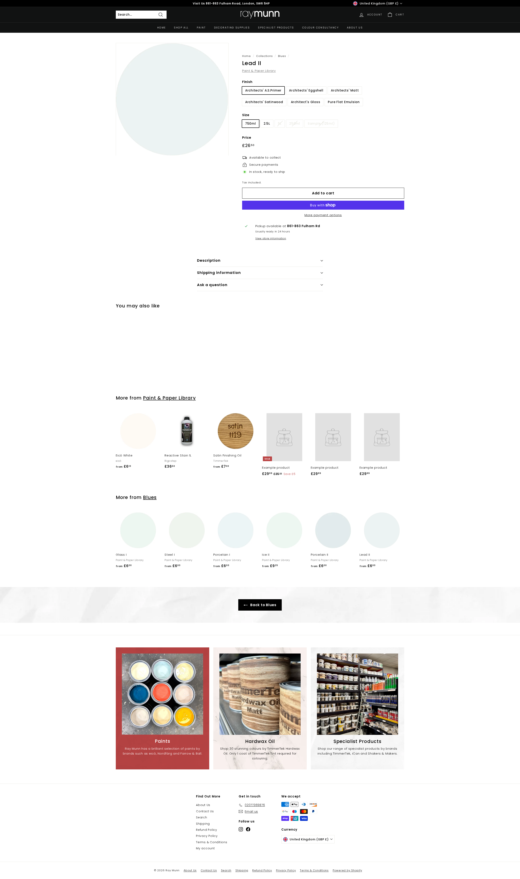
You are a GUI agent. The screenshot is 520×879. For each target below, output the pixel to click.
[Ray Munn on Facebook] (248, 829)
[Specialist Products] (357, 694)
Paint (201, 27)
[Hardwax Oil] (260, 694)
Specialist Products (276, 27)
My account (205, 848)
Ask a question (212, 284)
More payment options (323, 215)
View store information (270, 238)
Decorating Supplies (232, 27)
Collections (264, 56)
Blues (282, 56)
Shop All (181, 27)
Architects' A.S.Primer (263, 90)
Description (209, 260)
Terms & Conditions (211, 842)
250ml (294, 123)
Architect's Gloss (305, 102)
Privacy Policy (207, 836)
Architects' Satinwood (264, 102)
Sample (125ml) (321, 123)
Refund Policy (206, 830)
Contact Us (205, 811)
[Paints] (162, 694)
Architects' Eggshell (306, 90)
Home (161, 27)
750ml (250, 123)
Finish (247, 82)
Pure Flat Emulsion (344, 102)
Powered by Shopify (347, 870)
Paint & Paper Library (259, 71)
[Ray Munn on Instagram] (241, 829)
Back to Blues (262, 604)
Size (245, 115)
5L (280, 123)
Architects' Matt (345, 90)
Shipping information (219, 272)
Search (201, 817)
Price (246, 137)
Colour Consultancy (320, 27)
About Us (355, 27)
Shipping (203, 824)
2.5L (267, 123)
